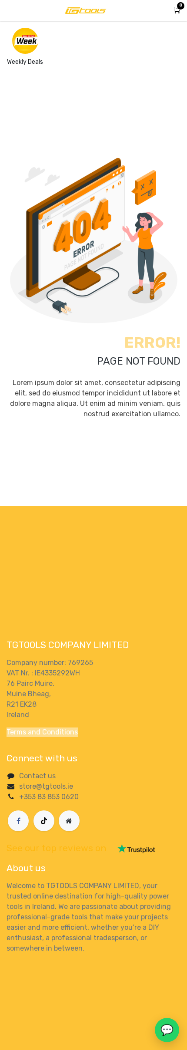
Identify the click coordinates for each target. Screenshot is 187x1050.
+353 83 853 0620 (49, 797)
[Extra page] (69, 820)
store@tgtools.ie (46, 786)
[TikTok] (43, 820)
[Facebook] (18, 820)
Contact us (37, 776)
